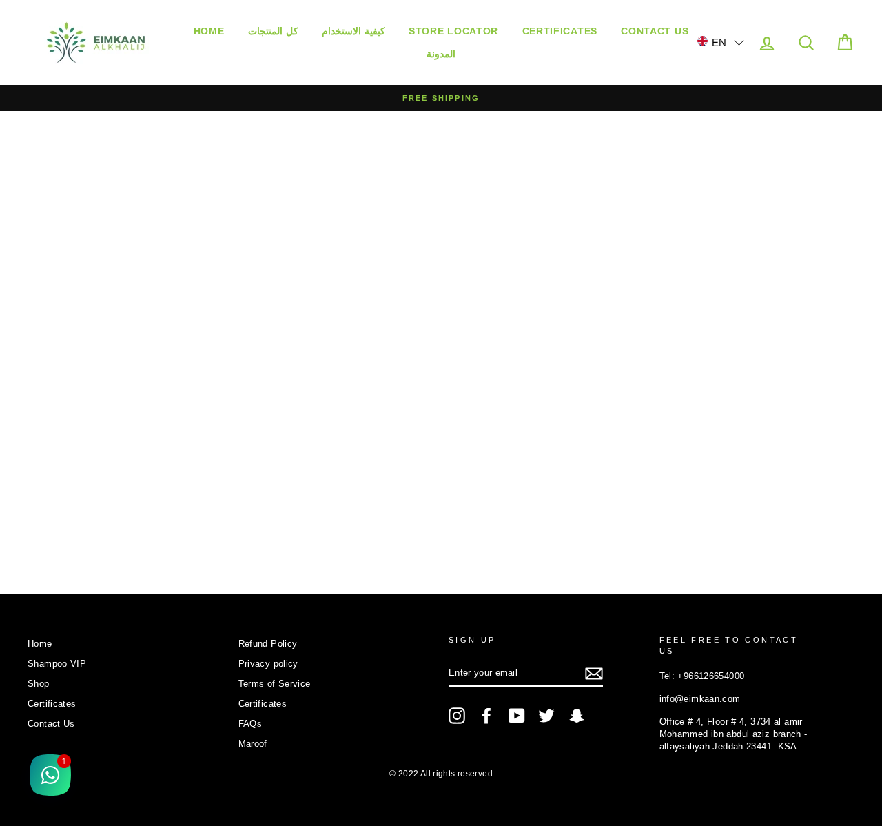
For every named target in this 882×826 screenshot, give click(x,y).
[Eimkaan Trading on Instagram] (457, 715)
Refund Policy (268, 643)
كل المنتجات (273, 31)
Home (209, 31)
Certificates (559, 31)
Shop (39, 683)
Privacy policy (268, 663)
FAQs (250, 723)
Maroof (252, 743)
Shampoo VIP (57, 663)
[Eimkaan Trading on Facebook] (486, 715)
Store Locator (453, 31)
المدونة (441, 53)
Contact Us (654, 31)
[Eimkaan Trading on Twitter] (546, 715)
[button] (720, 42)
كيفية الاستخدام (353, 31)
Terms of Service (274, 683)
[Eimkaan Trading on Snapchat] (576, 715)
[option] (441, 98)
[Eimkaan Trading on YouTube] (517, 715)
